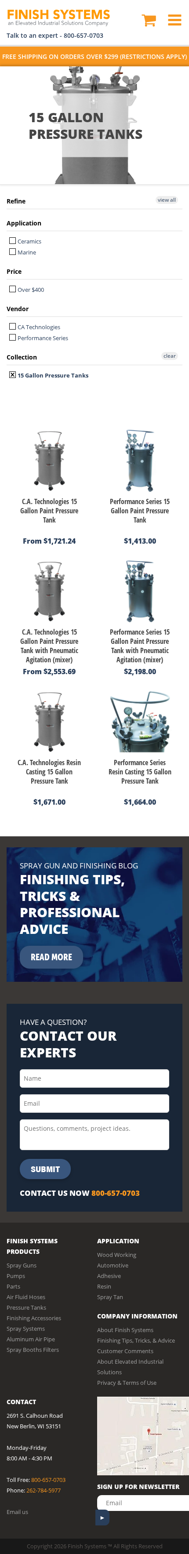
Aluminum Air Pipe (31, 1339)
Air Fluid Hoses (26, 1297)
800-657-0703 (83, 35)
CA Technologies (38, 327)
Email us (17, 1512)
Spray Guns (21, 1265)
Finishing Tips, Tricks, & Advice (136, 1340)
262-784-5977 (43, 1490)
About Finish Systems (125, 1330)
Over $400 (30, 290)
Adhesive (109, 1276)
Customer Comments (125, 1351)
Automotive (112, 1265)
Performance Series (42, 338)
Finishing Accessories (34, 1318)
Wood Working (116, 1255)
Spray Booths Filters (33, 1350)
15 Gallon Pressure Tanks (52, 375)
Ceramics (28, 241)
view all (167, 199)
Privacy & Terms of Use (126, 1383)
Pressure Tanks (26, 1307)
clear (170, 355)
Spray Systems (26, 1329)
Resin (104, 1286)
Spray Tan (110, 1297)
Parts (13, 1286)
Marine (26, 252)
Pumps (16, 1276)
